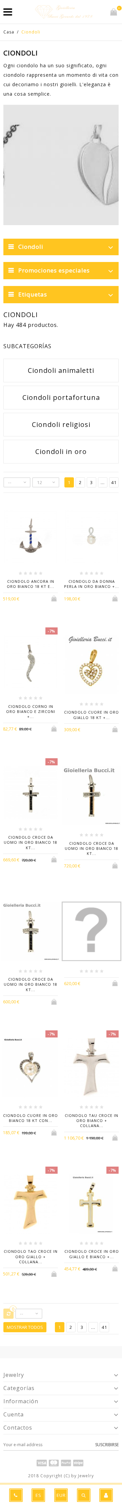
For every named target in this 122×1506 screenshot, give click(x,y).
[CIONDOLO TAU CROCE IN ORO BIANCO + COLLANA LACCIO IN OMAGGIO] (91, 1068)
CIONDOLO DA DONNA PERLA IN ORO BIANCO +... (91, 584)
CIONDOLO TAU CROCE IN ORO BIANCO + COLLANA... (91, 1120)
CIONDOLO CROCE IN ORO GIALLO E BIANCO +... (91, 1254)
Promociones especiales (54, 270)
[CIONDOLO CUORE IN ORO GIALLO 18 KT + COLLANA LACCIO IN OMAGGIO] (91, 665)
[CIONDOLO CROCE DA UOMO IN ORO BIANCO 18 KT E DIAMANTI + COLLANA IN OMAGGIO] (91, 796)
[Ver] (35, 598)
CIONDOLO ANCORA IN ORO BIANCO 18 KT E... (30, 584)
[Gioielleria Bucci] (64, 12)
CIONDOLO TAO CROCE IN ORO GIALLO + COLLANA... (31, 1256)
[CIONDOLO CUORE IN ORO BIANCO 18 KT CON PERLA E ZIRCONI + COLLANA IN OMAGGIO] (30, 1068)
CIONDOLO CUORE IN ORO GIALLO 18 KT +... (91, 715)
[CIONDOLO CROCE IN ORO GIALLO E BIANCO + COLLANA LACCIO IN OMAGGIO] (91, 1204)
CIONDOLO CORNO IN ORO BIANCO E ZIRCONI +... (30, 711)
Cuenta (13, 1414)
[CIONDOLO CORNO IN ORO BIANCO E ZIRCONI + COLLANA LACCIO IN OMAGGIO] (30, 662)
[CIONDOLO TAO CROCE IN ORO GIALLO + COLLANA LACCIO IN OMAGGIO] (30, 1204)
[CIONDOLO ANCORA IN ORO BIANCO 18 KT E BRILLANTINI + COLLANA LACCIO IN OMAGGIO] (30, 537)
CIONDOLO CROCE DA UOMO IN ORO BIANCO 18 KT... (30, 842)
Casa (8, 32)
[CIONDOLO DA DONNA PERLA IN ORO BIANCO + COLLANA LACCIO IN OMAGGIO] (91, 537)
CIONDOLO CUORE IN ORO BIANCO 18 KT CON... (30, 1118)
